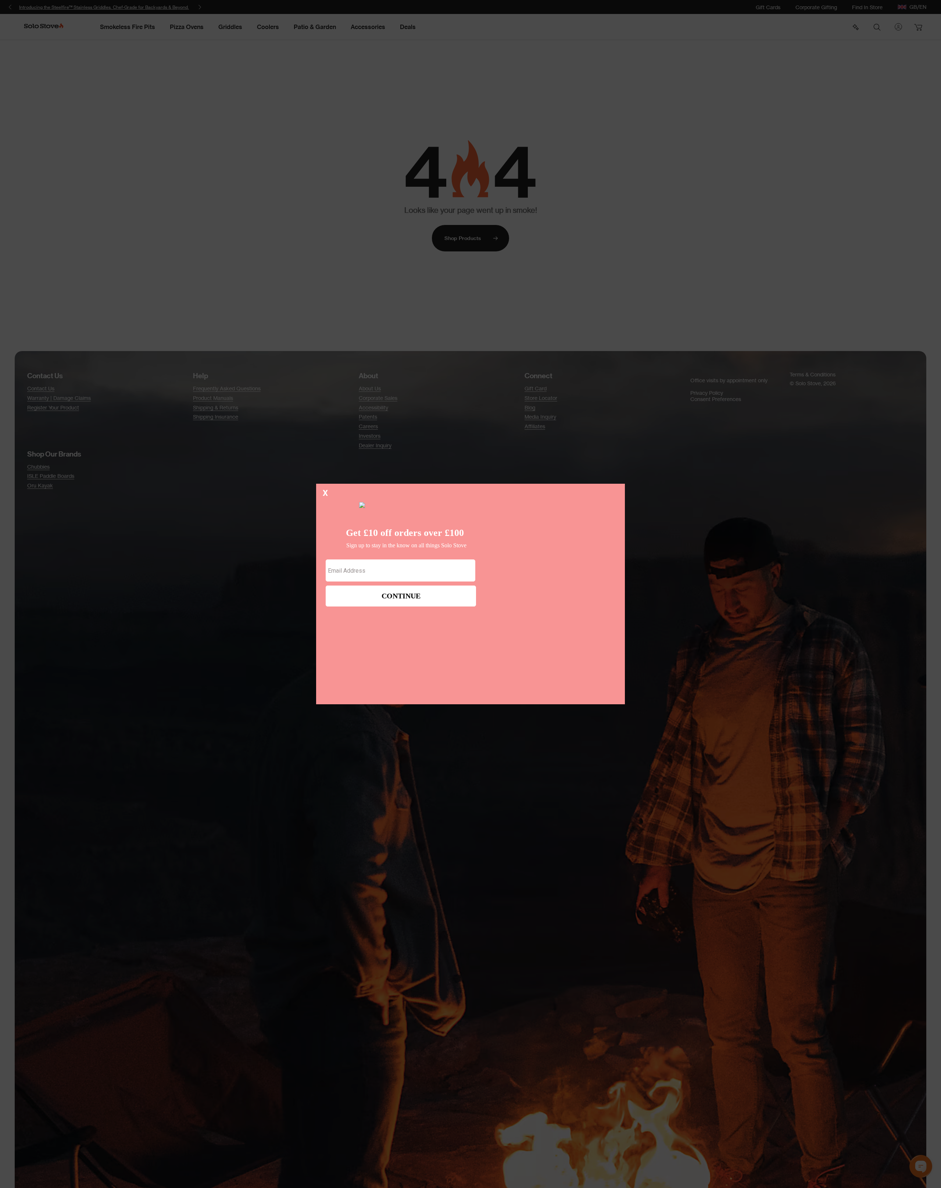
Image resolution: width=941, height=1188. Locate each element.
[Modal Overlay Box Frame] (470, 594)
